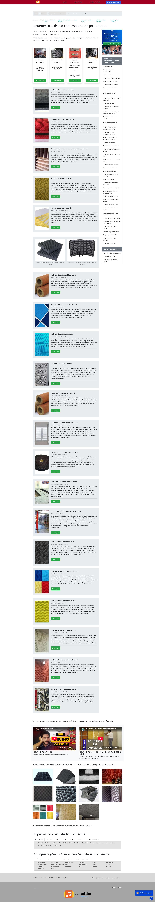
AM (83, 860)
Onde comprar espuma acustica (110, 227)
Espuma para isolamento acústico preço (110, 192)
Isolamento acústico (109, 256)
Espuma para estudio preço (86, 20)
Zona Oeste (57, 839)
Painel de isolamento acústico (112, 253)
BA (68, 860)
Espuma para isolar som (110, 196)
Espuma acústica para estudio (109, 94)
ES (44, 860)
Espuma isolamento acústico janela (111, 150)
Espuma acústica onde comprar (109, 89)
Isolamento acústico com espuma (110, 209)
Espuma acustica (108, 75)
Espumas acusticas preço (50, 20)
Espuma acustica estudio (110, 85)
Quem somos (95, 2)
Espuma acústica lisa (109, 243)
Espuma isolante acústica (110, 165)
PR (52, 860)
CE (72, 860)
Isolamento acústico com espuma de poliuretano (110, 214)
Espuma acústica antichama (100, 20)
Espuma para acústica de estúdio (110, 175)
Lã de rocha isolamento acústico (110, 260)
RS (60, 860)
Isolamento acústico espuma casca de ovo (111, 222)
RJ (35, 860)
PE (64, 860)
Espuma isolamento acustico (111, 146)
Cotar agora (40, 80)
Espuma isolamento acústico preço (111, 155)
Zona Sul (65, 839)
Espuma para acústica (114, 20)
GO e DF (77, 860)
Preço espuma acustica (110, 235)
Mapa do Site (116, 878)
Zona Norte (48, 839)
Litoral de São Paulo (94, 839)
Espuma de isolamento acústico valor (110, 123)
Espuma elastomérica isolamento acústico (109, 128)
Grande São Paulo (82, 839)
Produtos (78, 2)
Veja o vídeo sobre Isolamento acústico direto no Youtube (50, 754)
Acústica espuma (108, 66)
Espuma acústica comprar (111, 81)
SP (48, 860)
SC (56, 860)
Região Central (39, 839)
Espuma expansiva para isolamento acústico (67, 20)
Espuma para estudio (109, 179)
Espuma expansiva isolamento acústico (109, 133)
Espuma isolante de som (110, 168)
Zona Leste (72, 839)
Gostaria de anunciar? (113, 2)
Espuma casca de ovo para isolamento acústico (111, 113)
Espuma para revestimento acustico (111, 200)
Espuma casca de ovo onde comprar (111, 107)
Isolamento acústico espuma (111, 218)
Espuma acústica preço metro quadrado (112, 99)
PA (87, 860)
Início (92, 878)
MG (40, 860)
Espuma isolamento (109, 143)
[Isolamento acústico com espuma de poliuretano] (40, 53)
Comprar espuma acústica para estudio (111, 71)
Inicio (65, 2)
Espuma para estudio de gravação (110, 184)
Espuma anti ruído (108, 103)
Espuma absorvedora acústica (109, 239)
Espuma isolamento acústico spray (111, 160)
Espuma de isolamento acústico (110, 118)
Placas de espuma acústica (111, 232)
